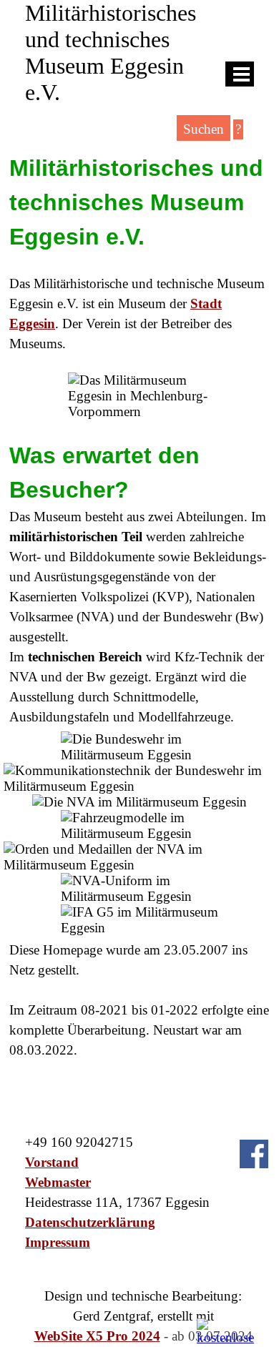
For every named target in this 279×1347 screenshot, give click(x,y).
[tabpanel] (139, 252)
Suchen (203, 129)
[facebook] (254, 1154)
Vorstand (52, 1162)
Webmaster (58, 1182)
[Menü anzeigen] (241, 74)
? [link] (238, 129)
